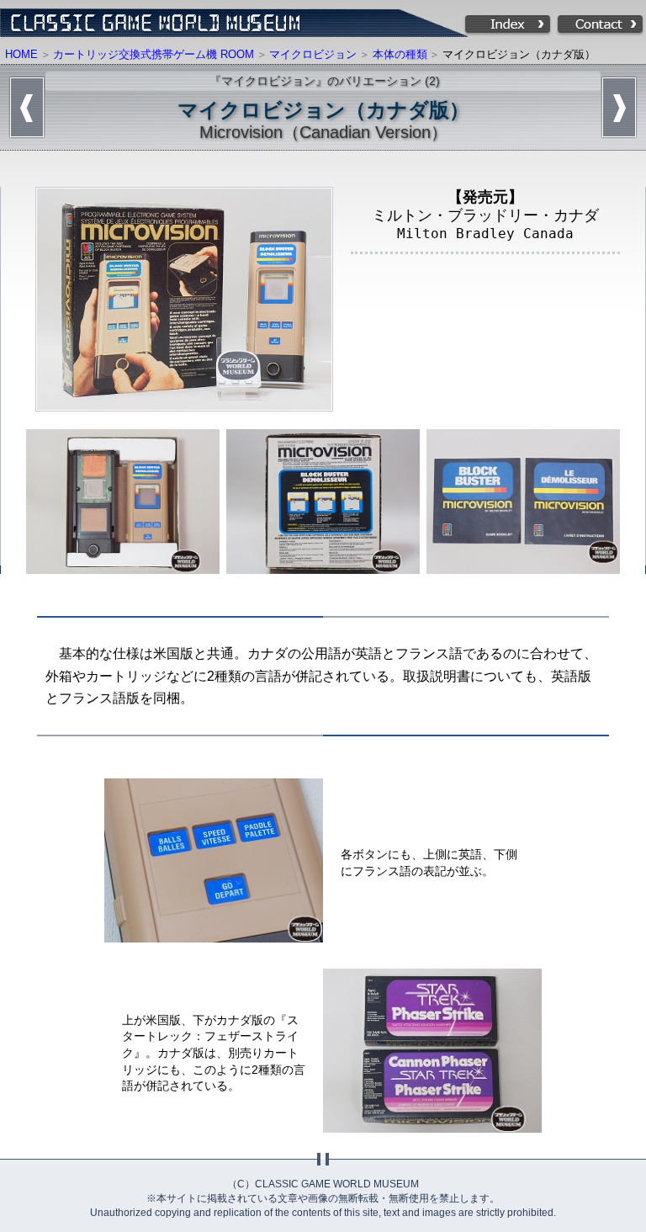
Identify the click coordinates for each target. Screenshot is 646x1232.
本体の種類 (400, 54)
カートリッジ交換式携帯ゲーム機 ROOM (153, 54)
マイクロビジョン (313, 54)
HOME (21, 54)
